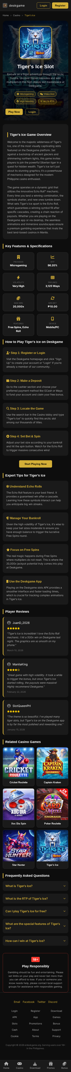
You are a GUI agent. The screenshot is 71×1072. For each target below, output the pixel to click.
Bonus (56, 1023)
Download (56, 1010)
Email (17, 1001)
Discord (52, 1001)
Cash (14, 1029)
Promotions (35, 1023)
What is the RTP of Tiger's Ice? (26, 898)
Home (6, 15)
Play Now (14, 111)
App (35, 1017)
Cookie (15, 1036)
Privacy (56, 1036)
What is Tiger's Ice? (19, 886)
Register (60, 5)
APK (14, 1017)
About (35, 1029)
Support (56, 1029)
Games (56, 1017)
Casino (16, 15)
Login (43, 5)
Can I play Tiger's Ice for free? (26, 911)
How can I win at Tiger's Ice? (25, 941)
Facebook (29, 1001)
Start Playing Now (36, 463)
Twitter (41, 1001)
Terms (35, 1036)
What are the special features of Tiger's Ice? (32, 926)
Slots (14, 1023)
